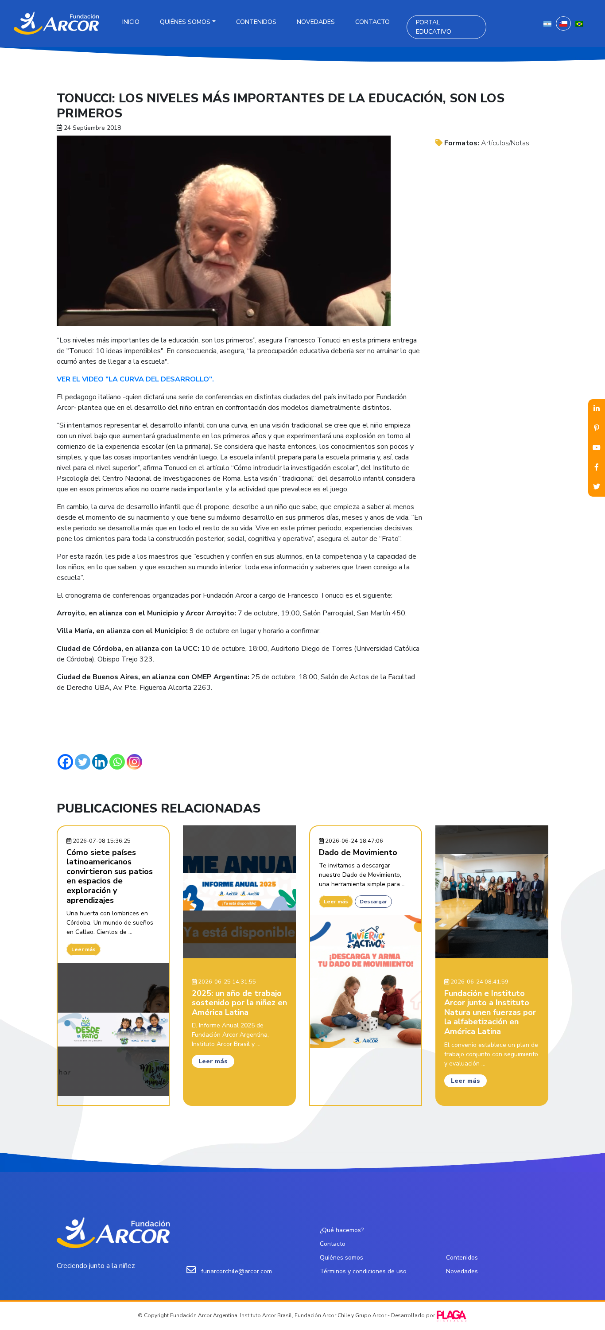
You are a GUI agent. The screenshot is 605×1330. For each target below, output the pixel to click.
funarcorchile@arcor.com (236, 1271)
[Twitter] (82, 762)
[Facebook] (65, 762)
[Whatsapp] (117, 762)
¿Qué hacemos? (342, 1230)
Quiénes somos (185, 22)
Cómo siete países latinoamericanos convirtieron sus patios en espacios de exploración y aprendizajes (109, 876)
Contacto (372, 22)
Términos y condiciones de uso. (364, 1271)
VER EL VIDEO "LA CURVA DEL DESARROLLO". (135, 379)
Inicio (131, 22)
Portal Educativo (433, 27)
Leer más (83, 949)
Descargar (373, 901)
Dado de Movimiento (358, 852)
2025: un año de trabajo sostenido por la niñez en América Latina (239, 1003)
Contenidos (256, 22)
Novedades (316, 22)
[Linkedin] (100, 762)
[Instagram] (134, 762)
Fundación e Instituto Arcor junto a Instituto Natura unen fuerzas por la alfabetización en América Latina (490, 1012)
